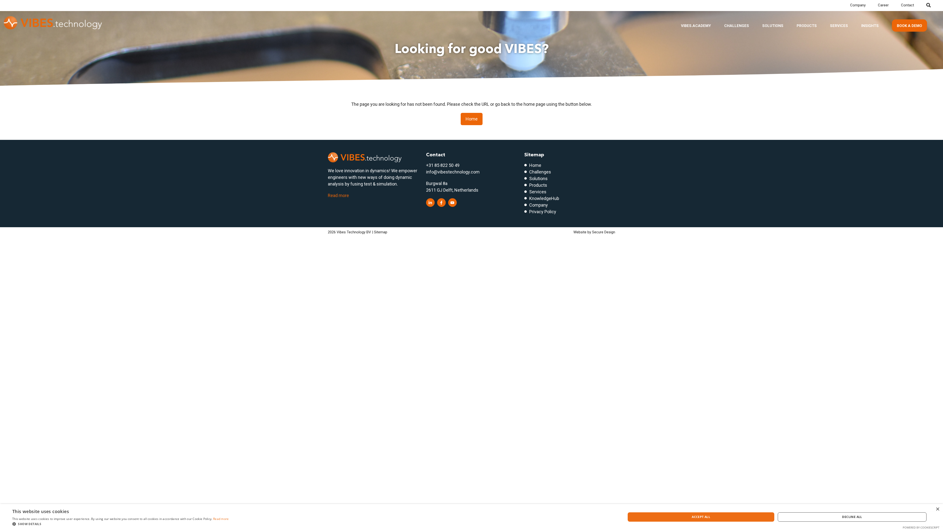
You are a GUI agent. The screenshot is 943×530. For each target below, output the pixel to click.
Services (839, 26)
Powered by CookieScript (921, 527)
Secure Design (603, 232)
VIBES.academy (696, 26)
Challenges (736, 26)
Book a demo (909, 26)
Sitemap (380, 232)
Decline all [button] (852, 517)
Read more (338, 195)
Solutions (772, 26)
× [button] (937, 509)
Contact (907, 5)
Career (883, 5)
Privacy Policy (542, 211)
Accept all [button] (701, 517)
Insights (870, 26)
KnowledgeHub (544, 198)
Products (807, 26)
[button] (120, 523)
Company (858, 5)
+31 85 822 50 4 (441, 165)
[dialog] (471, 517)
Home (472, 118)
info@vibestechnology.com (453, 171)
